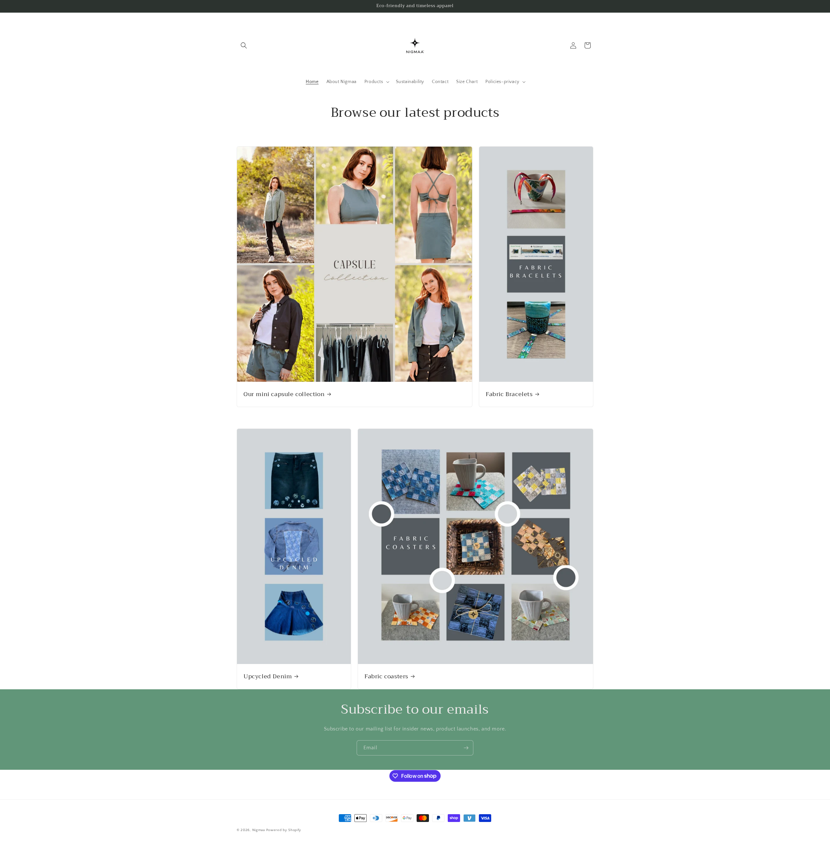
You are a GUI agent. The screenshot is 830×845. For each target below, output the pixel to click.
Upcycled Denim (267, 676)
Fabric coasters (386, 676)
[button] (244, 45)
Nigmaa (258, 830)
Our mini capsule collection (284, 394)
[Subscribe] (466, 747)
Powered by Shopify (284, 830)
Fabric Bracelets (509, 394)
